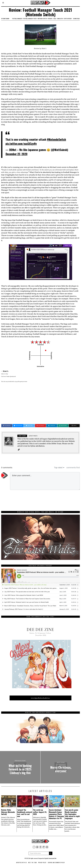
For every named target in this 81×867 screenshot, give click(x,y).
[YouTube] (37, 847)
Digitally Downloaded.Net (50, 858)
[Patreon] (43, 847)
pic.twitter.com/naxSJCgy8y (21, 144)
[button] (50, 853)
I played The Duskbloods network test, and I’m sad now (24, 813)
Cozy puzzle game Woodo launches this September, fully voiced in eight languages (72, 814)
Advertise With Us (21, 862)
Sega (54, 18)
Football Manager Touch (30, 18)
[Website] (18, 449)
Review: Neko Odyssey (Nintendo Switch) (8, 812)
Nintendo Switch (42, 18)
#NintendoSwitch (56, 139)
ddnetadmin (6, 18)
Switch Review (68, 18)
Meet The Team (32, 862)
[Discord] (47, 847)
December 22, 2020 (16, 154)
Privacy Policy (42, 862)
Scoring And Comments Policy (56, 862)
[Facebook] (33, 847)
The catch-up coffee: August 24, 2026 (40, 812)
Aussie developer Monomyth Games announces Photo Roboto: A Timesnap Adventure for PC (56, 814)
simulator (60, 18)
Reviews (50, 18)
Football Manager (17, 18)
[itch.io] (40, 847)
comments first (73, 467)
